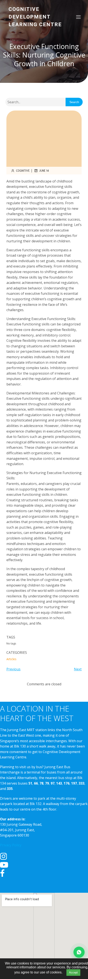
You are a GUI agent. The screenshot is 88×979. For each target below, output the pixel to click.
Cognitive (23, 170)
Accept (73, 972)
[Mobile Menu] (78, 17)
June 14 (44, 170)
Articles (11, 659)
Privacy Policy (10, 845)
